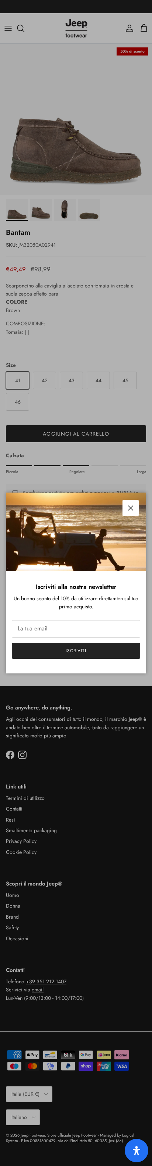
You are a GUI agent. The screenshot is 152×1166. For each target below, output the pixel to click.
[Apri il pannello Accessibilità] (136, 1150)
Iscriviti (76, 650)
